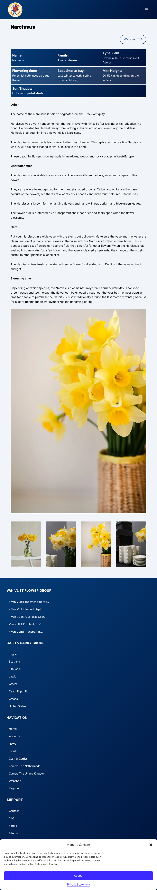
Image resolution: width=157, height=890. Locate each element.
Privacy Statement (78, 885)
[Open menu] (146, 9)
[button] (151, 845)
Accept (78, 875)
